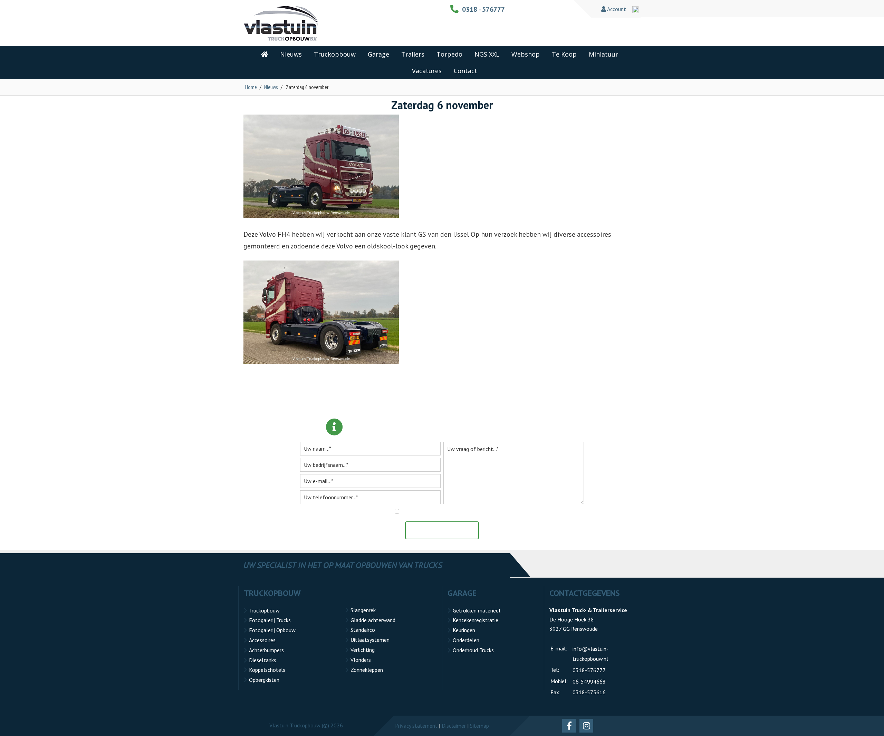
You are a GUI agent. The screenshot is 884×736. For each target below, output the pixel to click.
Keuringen (464, 630)
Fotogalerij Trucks (270, 620)
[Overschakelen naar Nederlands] (635, 9)
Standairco (362, 629)
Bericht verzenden (445, 530)
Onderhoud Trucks (473, 650)
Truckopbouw (264, 610)
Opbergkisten (264, 679)
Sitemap (479, 725)
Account (616, 9)
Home (251, 87)
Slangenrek (363, 610)
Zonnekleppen (366, 669)
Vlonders (360, 659)
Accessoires (262, 640)
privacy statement (475, 511)
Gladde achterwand (372, 620)
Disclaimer (454, 725)
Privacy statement (416, 725)
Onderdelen (466, 640)
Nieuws (271, 87)
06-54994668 (589, 681)
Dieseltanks (262, 660)
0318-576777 (589, 670)
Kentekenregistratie (475, 620)
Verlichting (362, 649)
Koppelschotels (267, 669)
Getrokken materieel (476, 610)
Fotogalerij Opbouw (272, 630)
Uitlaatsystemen (370, 639)
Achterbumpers (266, 650)
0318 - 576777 (483, 9)
